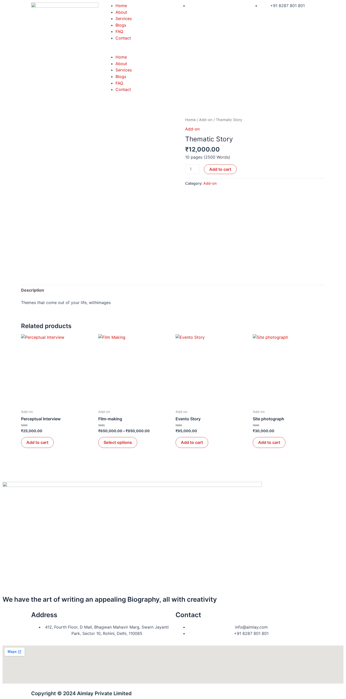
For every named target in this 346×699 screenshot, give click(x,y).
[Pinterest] (9, 561)
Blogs (121, 25)
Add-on (206, 120)
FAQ (119, 31)
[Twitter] (9, 503)
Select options (118, 442)
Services (124, 18)
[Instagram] (9, 532)
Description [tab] (32, 290)
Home (121, 5)
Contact (123, 38)
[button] (136, 51)
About (121, 12)
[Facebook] (9, 488)
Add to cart (220, 169)
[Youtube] (9, 517)
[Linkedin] (9, 546)
